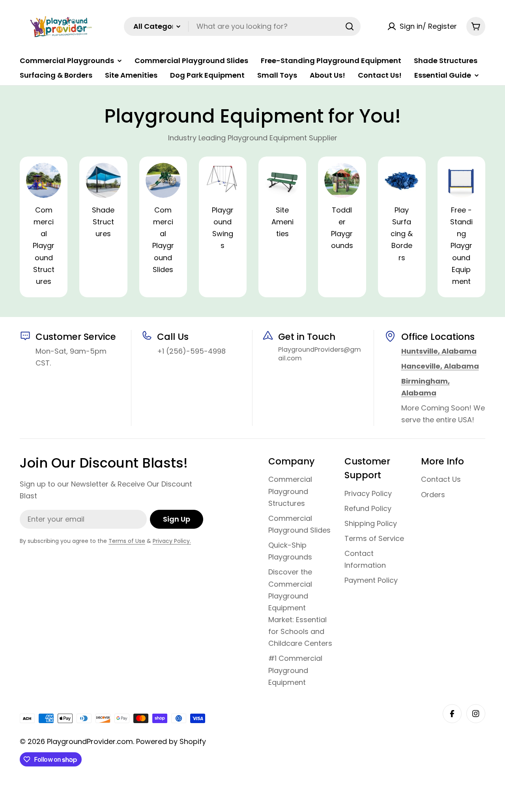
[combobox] (242, 26)
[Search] (349, 26)
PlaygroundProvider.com (90, 741)
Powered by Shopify (171, 741)
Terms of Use (126, 541)
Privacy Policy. (172, 541)
